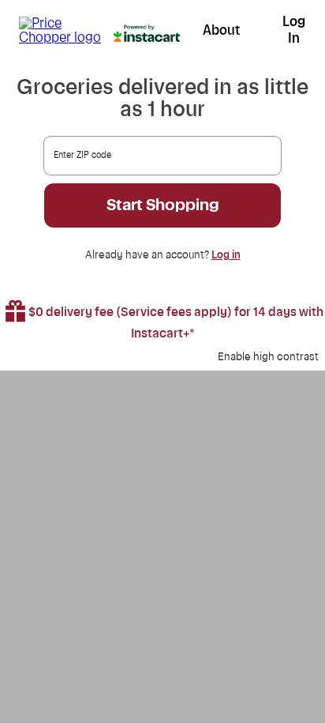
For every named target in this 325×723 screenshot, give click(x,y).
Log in (226, 255)
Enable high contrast (268, 357)
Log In (293, 30)
